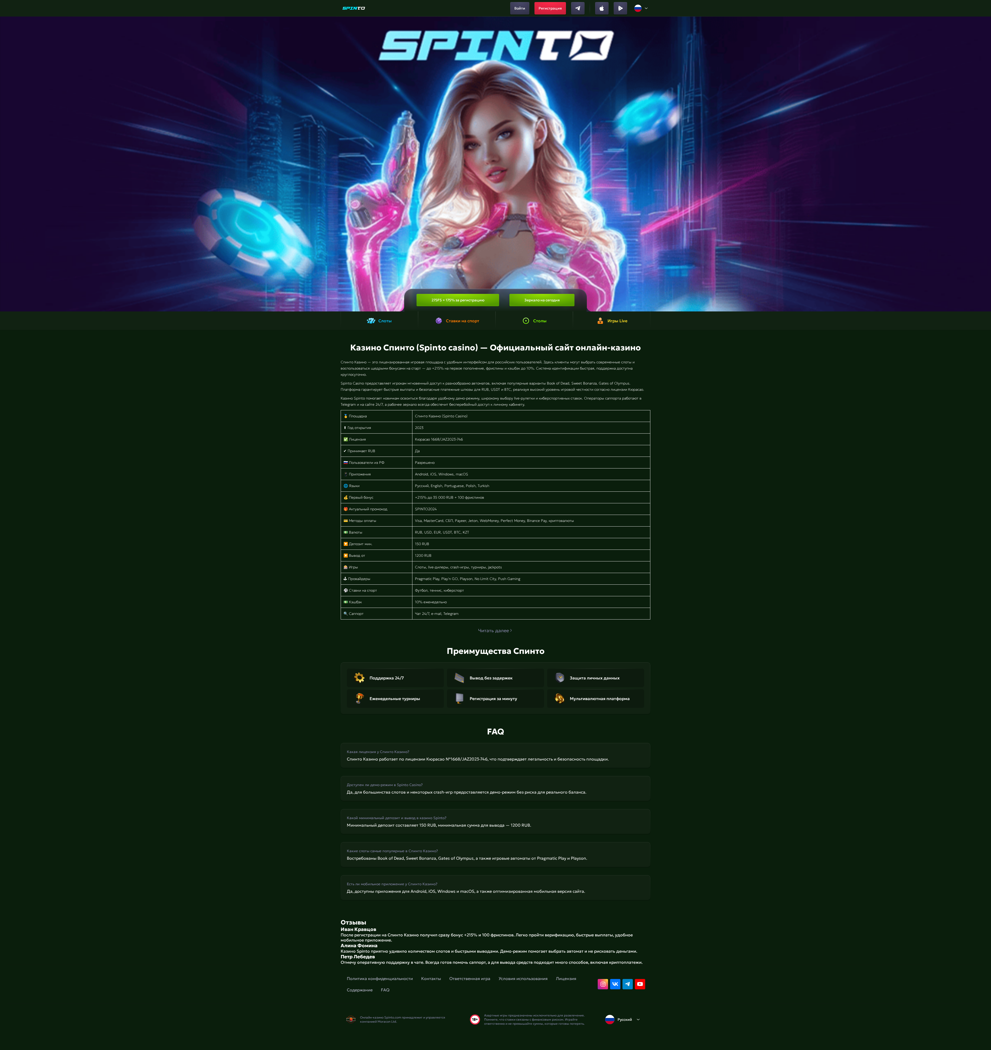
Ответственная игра (469, 978)
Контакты (431, 978)
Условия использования (523, 978)
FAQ (385, 989)
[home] (354, 8)
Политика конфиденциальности (380, 978)
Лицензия (566, 978)
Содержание (360, 989)
